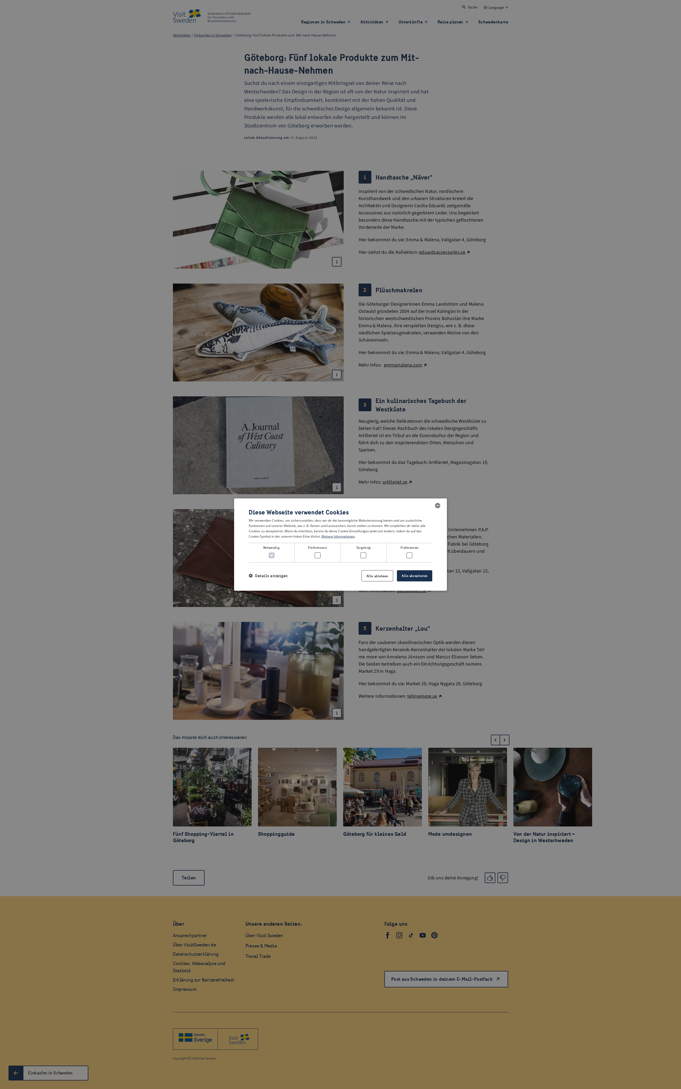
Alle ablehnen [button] (377, 576)
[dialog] (340, 544)
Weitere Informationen (338, 536)
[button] (268, 576)
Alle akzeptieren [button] (414, 575)
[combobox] (437, 505)
